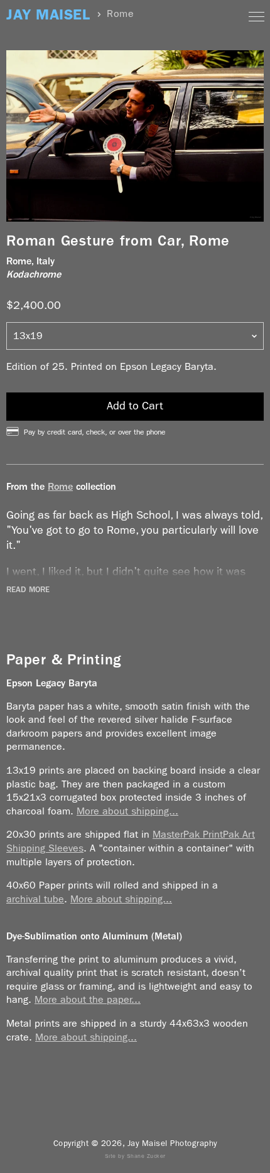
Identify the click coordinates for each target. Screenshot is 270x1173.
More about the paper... (88, 999)
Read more (28, 590)
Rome (60, 486)
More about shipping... (127, 811)
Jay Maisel (48, 14)
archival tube (35, 899)
